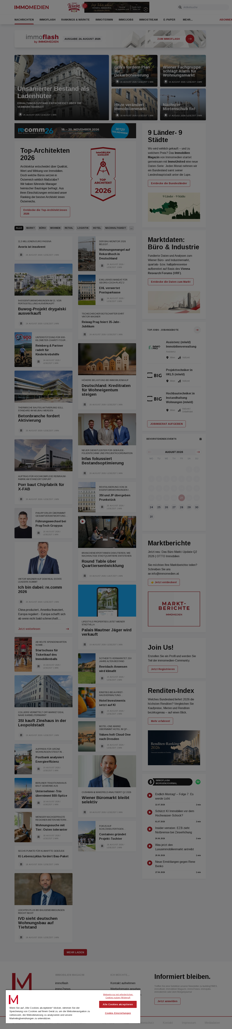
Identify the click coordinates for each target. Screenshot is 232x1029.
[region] (73, 1006)
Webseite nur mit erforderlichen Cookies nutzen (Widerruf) (118, 996)
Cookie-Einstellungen (118, 1013)
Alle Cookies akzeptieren (118, 1004)
